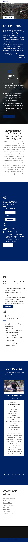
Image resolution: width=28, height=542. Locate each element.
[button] (4, 474)
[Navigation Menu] (24, 1)
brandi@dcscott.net (14, 398)
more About (8, 17)
